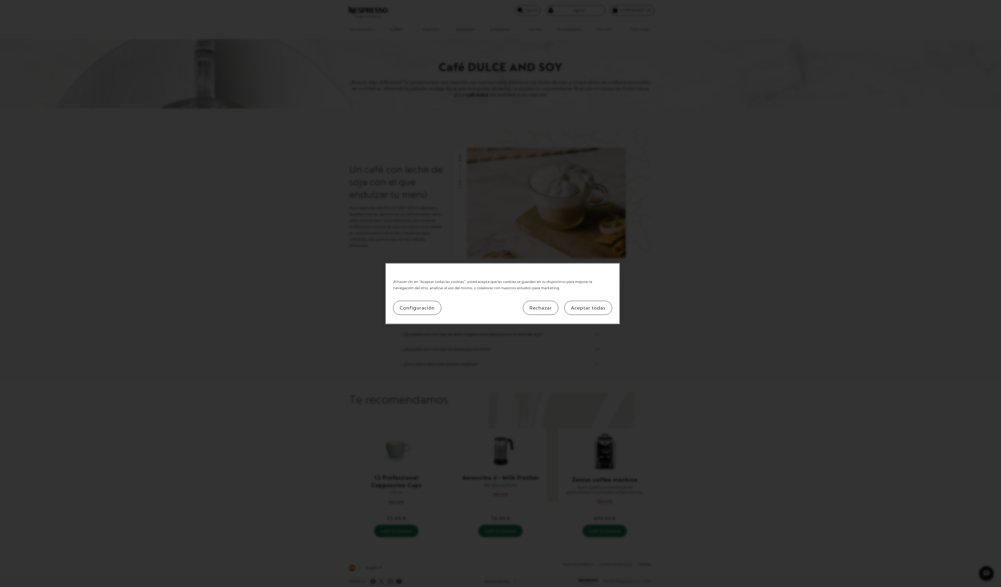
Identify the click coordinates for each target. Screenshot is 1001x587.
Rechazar (540, 308)
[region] (502, 293)
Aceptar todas (588, 308)
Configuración (417, 308)
